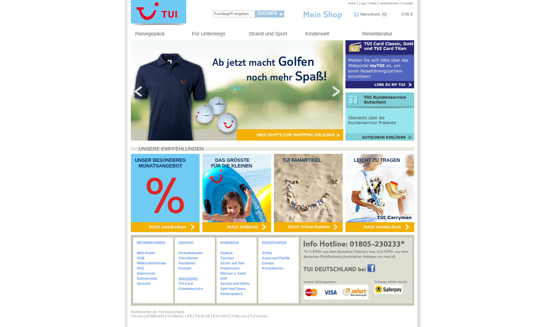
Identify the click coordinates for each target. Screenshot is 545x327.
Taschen (227, 258)
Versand (143, 284)
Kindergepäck (231, 294)
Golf (223, 279)
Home (352, 3)
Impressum (146, 273)
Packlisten (187, 263)
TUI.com (137, 316)
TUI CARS (221, 316)
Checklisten (188, 258)
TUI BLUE (202, 316)
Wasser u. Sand (233, 273)
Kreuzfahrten (272, 268)
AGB (140, 258)
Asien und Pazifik (276, 258)
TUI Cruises (259, 316)
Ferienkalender (191, 253)
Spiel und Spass (233, 289)
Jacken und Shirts (235, 284)
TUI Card (186, 284)
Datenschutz (147, 279)
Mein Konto (146, 253)
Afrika (267, 253)
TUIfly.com (239, 316)
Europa (268, 263)
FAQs (373, 3)
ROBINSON (155, 316)
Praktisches (230, 268)
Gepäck (226, 253)
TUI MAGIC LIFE (180, 316)
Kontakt (408, 3)
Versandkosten (389, 3)
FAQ (140, 268)
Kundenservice (191, 289)
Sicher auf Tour (232, 263)
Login (362, 3)
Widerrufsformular (152, 263)
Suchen (267, 13)
